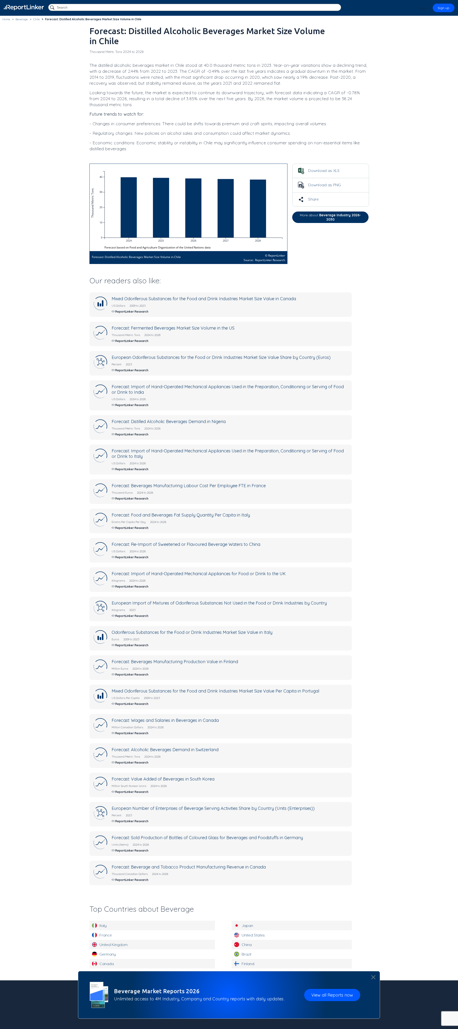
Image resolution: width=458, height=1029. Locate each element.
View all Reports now (332, 995)
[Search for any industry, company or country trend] (52, 7)
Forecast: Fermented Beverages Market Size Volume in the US (173, 328)
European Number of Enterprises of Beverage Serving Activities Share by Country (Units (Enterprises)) (213, 808)
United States (253, 935)
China (247, 944)
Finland (248, 963)
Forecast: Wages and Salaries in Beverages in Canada (165, 720)
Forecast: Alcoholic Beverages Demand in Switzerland (165, 749)
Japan (247, 925)
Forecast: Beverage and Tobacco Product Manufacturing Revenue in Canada (189, 867)
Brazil (246, 954)
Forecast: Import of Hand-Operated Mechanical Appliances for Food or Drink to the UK (199, 573)
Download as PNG (324, 184)
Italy (103, 925)
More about (330, 217)
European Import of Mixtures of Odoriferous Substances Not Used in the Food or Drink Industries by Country (219, 603)
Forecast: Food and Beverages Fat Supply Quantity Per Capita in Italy (181, 515)
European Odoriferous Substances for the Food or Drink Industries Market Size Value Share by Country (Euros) (221, 357)
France (105, 935)
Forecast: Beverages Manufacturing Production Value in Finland (175, 661)
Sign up (443, 8)
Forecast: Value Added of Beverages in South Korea (163, 779)
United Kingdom (113, 944)
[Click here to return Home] (24, 7)
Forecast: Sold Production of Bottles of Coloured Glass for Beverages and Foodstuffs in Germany (207, 837)
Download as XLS (323, 170)
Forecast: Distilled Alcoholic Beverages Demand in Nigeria (169, 421)
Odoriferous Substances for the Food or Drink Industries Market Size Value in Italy (192, 632)
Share (313, 199)
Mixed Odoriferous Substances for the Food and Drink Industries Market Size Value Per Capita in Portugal (215, 691)
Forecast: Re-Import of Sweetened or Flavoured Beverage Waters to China (186, 544)
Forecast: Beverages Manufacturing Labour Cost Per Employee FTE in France (189, 485)
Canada (106, 963)
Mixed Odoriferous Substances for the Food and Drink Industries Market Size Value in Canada (204, 298)
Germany (107, 954)
